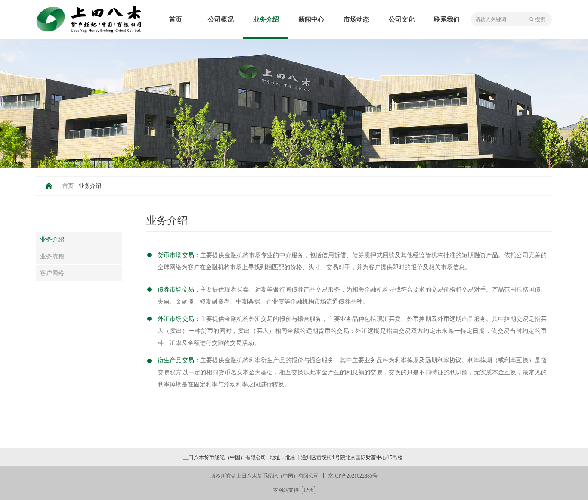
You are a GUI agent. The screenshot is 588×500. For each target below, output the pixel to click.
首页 (68, 186)
